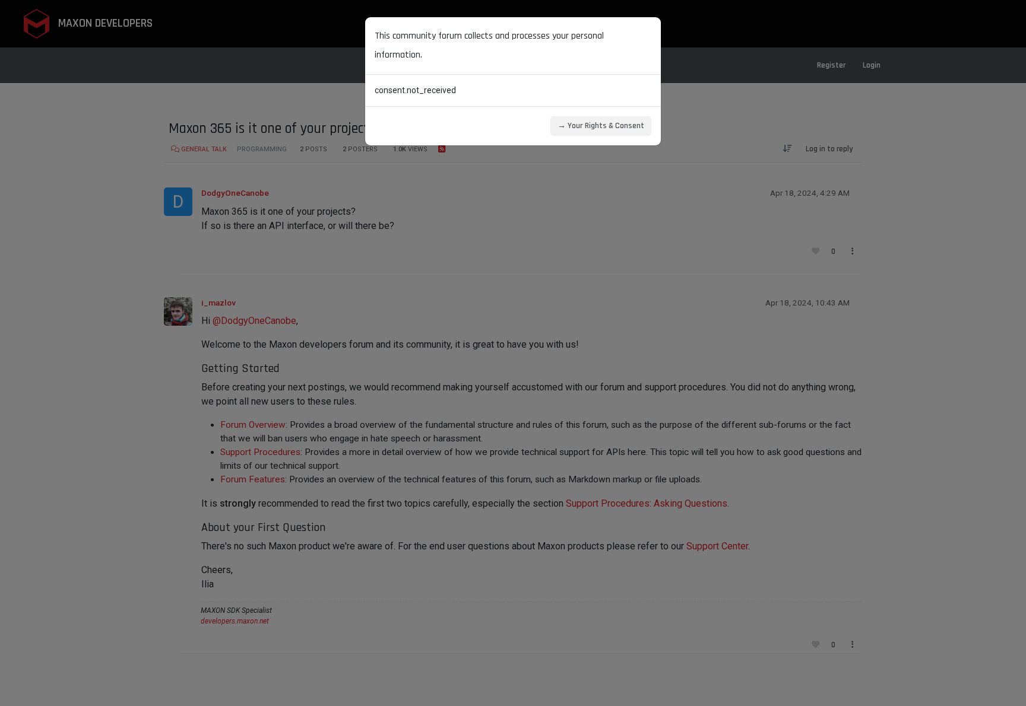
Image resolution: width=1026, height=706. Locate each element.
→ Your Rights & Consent (601, 125)
